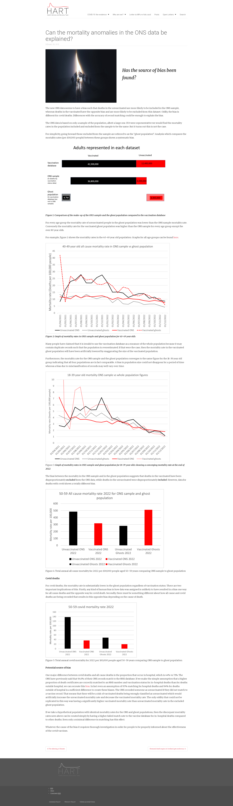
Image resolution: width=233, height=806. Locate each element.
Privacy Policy (70, 802)
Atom (52, 791)
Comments (55, 793)
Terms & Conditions (87, 802)
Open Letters (168, 15)
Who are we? (118, 15)
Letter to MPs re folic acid (140, 15)
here (175, 237)
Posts (156, 15)
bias (87, 686)
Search (183, 15)
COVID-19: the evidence (97, 15)
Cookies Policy (55, 802)
